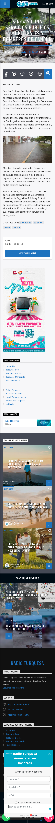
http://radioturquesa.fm (18, 704)
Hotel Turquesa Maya (16, 397)
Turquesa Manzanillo (15, 377)
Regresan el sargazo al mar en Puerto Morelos (26, 627)
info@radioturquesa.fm (18, 714)
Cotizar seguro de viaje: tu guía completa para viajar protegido (25, 464)
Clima (7, 227)
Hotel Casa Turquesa (15, 400)
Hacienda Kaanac (14, 393)
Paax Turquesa (13, 380)
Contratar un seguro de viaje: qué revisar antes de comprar (27, 506)
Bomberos (25, 223)
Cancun (38, 223)
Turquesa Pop (12, 369)
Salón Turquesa (13, 390)
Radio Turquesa (29, 51)
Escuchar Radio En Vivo (14, 687)
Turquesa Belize (13, 373)
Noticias (27, 17)
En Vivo (49, 4)
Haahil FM (10, 366)
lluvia (16, 227)
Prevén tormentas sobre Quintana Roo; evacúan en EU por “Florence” (27, 595)
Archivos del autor (27, 253)
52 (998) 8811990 (16, 709)
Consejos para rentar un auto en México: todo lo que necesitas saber (26, 547)
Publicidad (10, 404)
